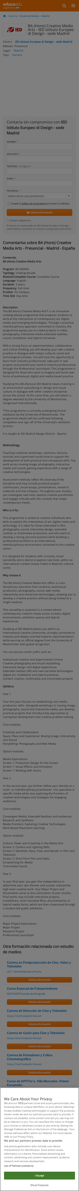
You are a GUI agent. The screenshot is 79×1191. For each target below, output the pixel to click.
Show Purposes (39, 1185)
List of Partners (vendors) (18, 1165)
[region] (39, 1139)
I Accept (39, 1175)
